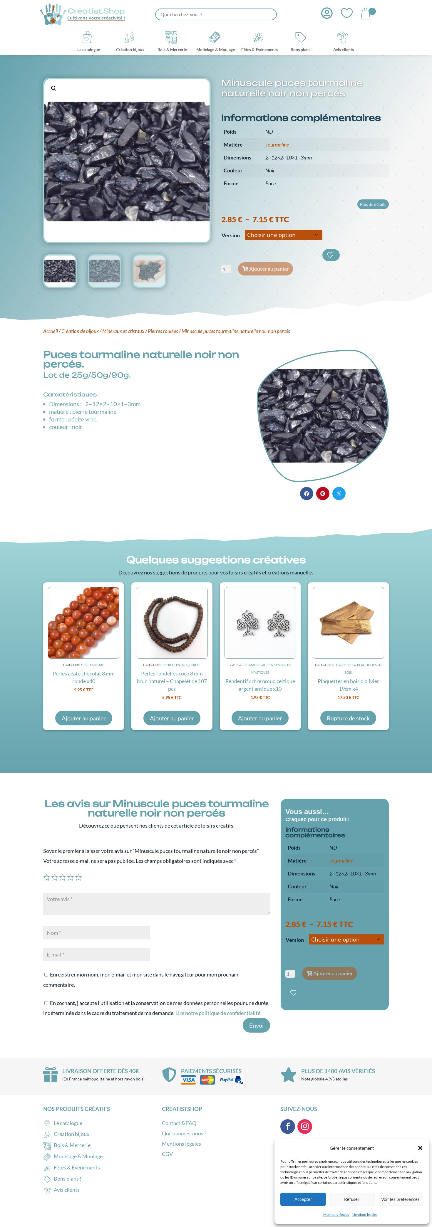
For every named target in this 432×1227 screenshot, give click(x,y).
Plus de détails (373, 204)
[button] (420, 1148)
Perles (194, 665)
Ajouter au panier (269, 268)
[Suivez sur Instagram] (304, 1126)
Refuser (351, 1199)
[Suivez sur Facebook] (287, 1126)
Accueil (50, 331)
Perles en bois (176, 665)
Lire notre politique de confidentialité (217, 1013)
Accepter (303, 1199)
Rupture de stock (348, 718)
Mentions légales (336, 1214)
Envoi (256, 1025)
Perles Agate (93, 665)
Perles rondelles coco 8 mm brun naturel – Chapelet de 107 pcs (172, 681)
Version (231, 235)
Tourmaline (277, 144)
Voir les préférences (400, 1199)
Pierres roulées (163, 331)
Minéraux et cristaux (123, 331)
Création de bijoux (80, 331)
